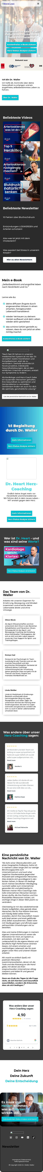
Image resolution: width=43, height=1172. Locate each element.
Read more (11, 760)
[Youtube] (22, 1137)
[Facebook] (11, 1137)
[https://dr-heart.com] (8, 4)
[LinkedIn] (28, 1137)
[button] (38, 4)
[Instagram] (16, 1137)
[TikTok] (33, 1137)
